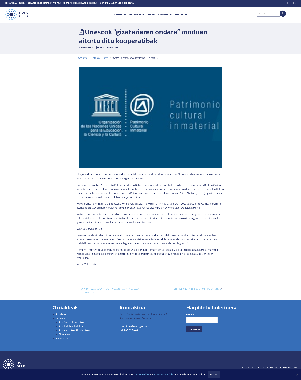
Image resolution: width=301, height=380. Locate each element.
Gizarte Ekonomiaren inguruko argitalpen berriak (197, 289)
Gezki (22, 3)
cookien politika (141, 374)
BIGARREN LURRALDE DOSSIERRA (116, 3)
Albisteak (61, 314)
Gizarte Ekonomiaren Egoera (80, 3)
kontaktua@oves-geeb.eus (134, 326)
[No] (297, 374)
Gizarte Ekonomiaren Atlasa (44, 3)
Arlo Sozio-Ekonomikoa (72, 322)
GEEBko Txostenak (158, 15)
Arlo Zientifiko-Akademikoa (74, 330)
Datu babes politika (266, 368)
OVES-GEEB (82, 58)
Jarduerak (135, 15)
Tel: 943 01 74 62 (128, 330)
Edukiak (118, 15)
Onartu (213, 374)
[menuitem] (119, 15)
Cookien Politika (289, 368)
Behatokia (11, 3)
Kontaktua (181, 15)
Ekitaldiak (64, 334)
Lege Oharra (246, 368)
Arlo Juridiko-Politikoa (71, 326)
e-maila (190, 314)
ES (294, 3)
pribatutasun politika (163, 374)
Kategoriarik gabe (109, 48)
